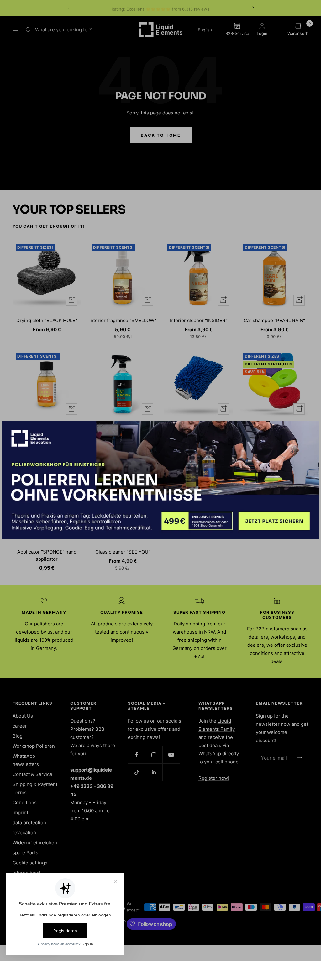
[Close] (310, 431)
